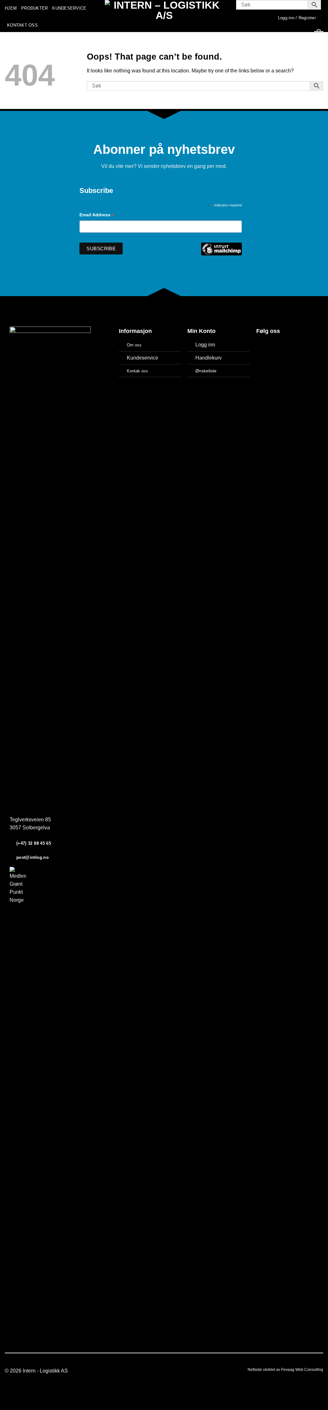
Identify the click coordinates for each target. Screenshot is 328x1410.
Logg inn (205, 344)
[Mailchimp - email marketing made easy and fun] (221, 253)
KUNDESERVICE (69, 8)
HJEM (11, 8)
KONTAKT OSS (22, 25)
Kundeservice (142, 358)
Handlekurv (208, 358)
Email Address (96, 215)
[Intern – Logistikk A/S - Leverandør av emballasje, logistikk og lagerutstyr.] (164, 16)
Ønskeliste (206, 370)
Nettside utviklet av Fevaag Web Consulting (285, 1369)
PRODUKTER (34, 8)
